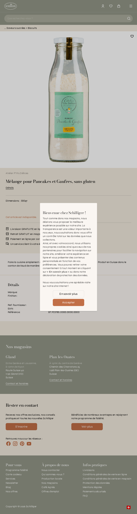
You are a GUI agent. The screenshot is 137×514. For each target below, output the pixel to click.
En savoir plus (68, 294)
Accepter (68, 302)
